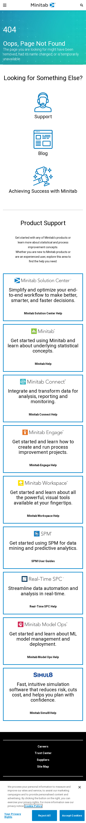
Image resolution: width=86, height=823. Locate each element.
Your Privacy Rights (12, 815)
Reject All (44, 815)
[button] (81, 5)
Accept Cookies (72, 815)
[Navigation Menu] (4, 5)
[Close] (79, 787)
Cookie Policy (33, 806)
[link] (43, 746)
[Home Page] (43, 5)
